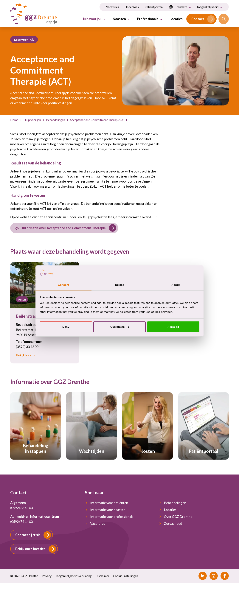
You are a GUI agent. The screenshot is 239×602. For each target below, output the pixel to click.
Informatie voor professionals (111, 516)
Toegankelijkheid (207, 7)
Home (14, 120)
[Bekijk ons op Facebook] (225, 576)
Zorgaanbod (173, 523)
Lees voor (21, 39)
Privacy (47, 576)
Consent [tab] (63, 284)
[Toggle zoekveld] (223, 19)
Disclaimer (102, 576)
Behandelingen (55, 120)
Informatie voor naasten (107, 510)
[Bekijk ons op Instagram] (213, 576)
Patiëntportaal (154, 7)
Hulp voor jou (91, 19)
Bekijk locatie (25, 355)
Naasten (119, 19)
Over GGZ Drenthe (178, 516)
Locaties (176, 19)
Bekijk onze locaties (30, 549)
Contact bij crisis (27, 535)
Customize (117, 326)
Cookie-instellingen (125, 576)
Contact (197, 19)
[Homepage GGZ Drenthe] (33, 14)
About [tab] (175, 284)
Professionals (147, 19)
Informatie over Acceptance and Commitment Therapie (64, 228)
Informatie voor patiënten (109, 503)
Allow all (173, 326)
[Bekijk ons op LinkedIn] (202, 576)
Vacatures (112, 7)
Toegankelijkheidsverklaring (73, 576)
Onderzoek (132, 7)
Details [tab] (119, 284)
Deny (65, 326)
